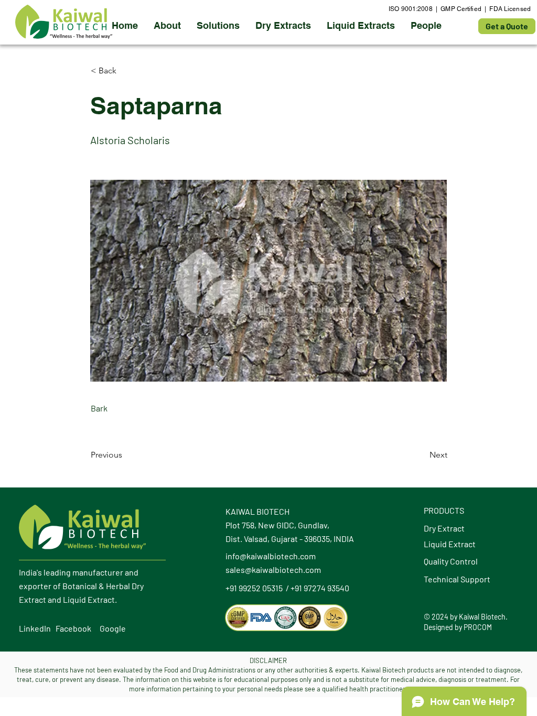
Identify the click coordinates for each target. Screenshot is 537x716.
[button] (283, 26)
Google (113, 628)
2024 (440, 616)
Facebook (73, 628)
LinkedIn (35, 628)
